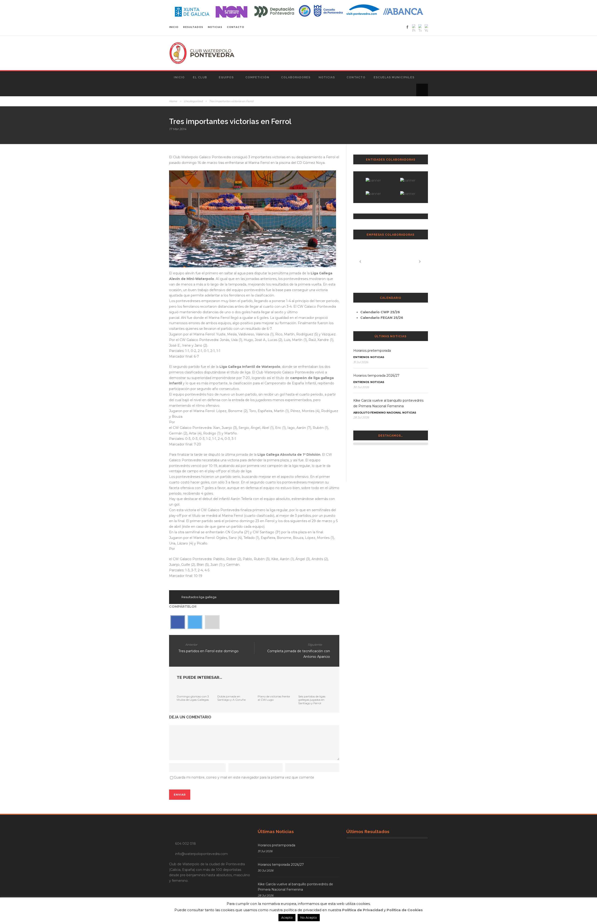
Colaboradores (295, 77)
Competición (257, 77)
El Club (200, 77)
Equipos (226, 77)
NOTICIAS (215, 27)
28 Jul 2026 (361, 417)
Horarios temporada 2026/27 (376, 375)
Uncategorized (193, 101)
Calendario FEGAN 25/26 (381, 318)
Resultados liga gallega (198, 597)
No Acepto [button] (308, 917)
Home (173, 101)
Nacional (394, 412)
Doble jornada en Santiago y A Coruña (231, 698)
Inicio (179, 77)
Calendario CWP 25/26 (380, 312)
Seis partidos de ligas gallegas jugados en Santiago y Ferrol (311, 700)
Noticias (327, 77)
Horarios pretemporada (372, 350)
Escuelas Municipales (394, 77)
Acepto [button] (287, 917)
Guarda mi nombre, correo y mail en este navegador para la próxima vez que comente (244, 777)
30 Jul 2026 (361, 387)
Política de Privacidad (362, 910)
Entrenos (361, 357)
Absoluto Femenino (369, 412)
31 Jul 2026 (360, 362)
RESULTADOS (193, 27)
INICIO (173, 27)
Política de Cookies (405, 910)
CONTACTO (235, 27)
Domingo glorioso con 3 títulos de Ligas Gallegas (193, 698)
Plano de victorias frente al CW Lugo (274, 698)
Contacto (356, 77)
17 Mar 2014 (177, 129)
